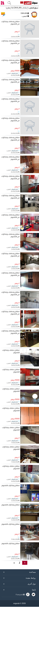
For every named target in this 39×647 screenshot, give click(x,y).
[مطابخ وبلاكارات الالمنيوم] (29, 501)
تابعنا (19, 589)
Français (19, 595)
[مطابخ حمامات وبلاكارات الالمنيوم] (29, 366)
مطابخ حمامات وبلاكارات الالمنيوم (11, 351)
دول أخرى (19, 584)
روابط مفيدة (19, 578)
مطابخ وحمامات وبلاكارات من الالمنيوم (10, 23)
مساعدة (19, 572)
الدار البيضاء (14, 73)
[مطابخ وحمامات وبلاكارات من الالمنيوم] (29, 29)
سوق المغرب (33, 8)
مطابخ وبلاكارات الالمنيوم (11, 485)
